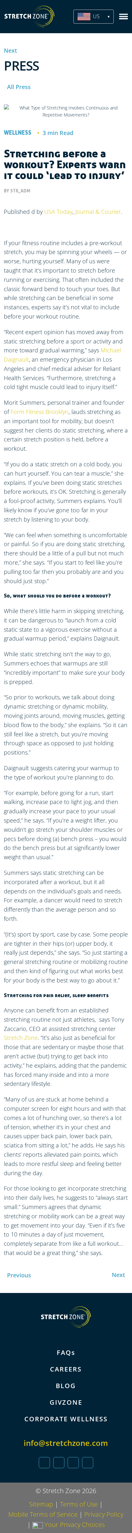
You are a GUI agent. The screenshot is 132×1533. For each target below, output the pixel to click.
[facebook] (58, 1462)
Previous (19, 1275)
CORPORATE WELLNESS (66, 1419)
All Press (19, 87)
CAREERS (66, 1369)
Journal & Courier (98, 211)
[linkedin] (44, 1462)
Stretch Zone (21, 1037)
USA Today (58, 211)
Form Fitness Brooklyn (40, 412)
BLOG (66, 1385)
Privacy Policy (103, 1514)
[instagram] (73, 1462)
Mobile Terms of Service (43, 1514)
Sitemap (41, 1504)
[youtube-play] (87, 1462)
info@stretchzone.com (66, 1443)
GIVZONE (66, 1402)
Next (10, 50)
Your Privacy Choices (74, 1524)
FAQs (66, 1352)
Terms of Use (79, 1504)
